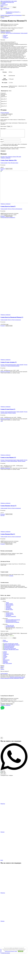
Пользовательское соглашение (12, 622)
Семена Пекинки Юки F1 (8, 534)
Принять (22, 678)
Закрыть (2, 666)
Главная (2, 15)
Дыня (9, 162)
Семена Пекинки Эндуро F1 (8, 505)
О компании (8, 615)
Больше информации (10, 678)
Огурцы (2, 364)
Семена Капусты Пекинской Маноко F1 (12, 317)
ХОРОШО (21, 951)
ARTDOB (12, 635)
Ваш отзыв (3, 128)
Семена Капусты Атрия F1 (8, 206)
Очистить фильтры (5, 112)
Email (2, 141)
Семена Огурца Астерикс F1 (9, 362)
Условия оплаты (9, 612)
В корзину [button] (3, 168)
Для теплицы (9, 608)
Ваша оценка (4, 126)
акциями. (11, 575)
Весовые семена (14, 162)
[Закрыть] (2, 738)
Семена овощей (8, 15)
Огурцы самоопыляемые (11, 461)
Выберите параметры (5, 371)
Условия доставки (10, 614)
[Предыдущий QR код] (2, 774)
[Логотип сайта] (7, 2)
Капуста (7, 33)
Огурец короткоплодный (10, 364)
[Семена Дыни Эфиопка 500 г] (11, 156)
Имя (2, 139)
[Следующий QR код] (4, 774)
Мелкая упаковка (12, 412)
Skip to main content (12, 1)
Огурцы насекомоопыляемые (12, 365)
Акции (7, 602)
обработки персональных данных (17, 677)
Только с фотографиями (7, 114)
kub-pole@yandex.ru (10, 626)
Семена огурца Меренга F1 (8, 457)
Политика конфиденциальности (13, 619)
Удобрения (8, 607)
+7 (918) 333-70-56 (10, 625)
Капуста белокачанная (17, 15)
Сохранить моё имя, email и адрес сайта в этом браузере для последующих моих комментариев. (14, 145)
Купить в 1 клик (9, 30)
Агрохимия (8, 606)
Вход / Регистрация (7, 663)
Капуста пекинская (16, 319)
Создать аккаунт (4, 673)
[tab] (5, 35)
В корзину (3, 30)
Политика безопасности (11, 620)
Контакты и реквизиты (11, 616)
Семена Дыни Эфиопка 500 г (9, 160)
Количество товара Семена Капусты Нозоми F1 (12, 27)
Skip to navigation (4, 1)
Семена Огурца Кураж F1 (8, 409)
